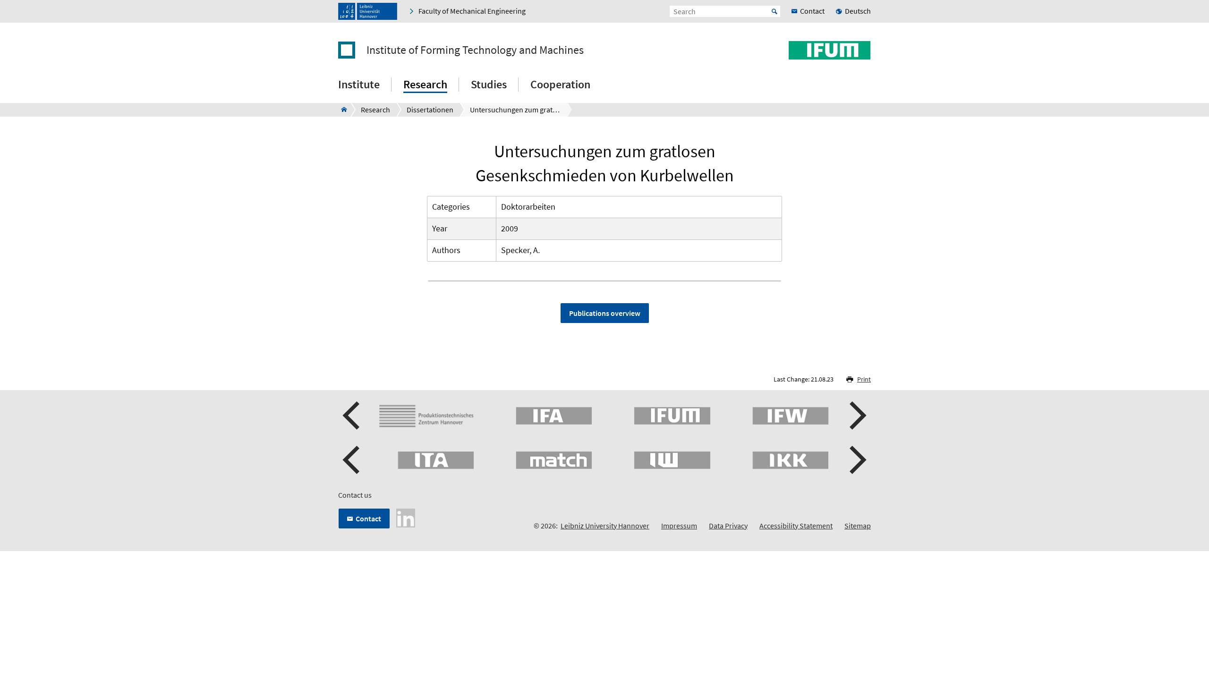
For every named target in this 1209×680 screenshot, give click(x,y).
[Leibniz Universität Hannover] (367, 11)
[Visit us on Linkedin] (406, 517)
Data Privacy (728, 525)
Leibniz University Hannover (605, 525)
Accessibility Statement (796, 525)
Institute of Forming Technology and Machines (475, 50)
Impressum (679, 525)
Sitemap (857, 525)
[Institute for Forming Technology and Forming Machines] (341, 109)
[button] (352, 415)
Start (774, 11)
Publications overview (604, 313)
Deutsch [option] (858, 11)
